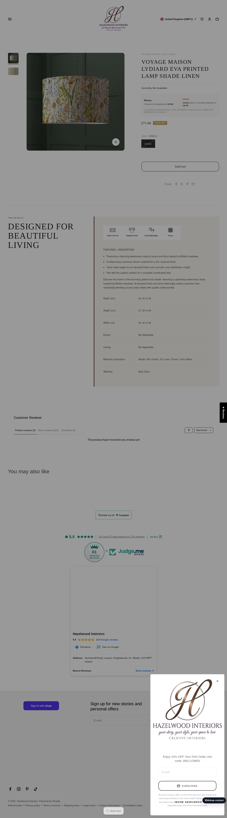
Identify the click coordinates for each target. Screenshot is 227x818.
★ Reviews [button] (223, 413)
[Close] (217, 681)
